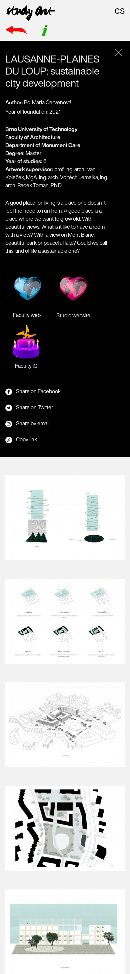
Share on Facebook (38, 391)
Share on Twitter (34, 407)
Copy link (26, 439)
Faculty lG (26, 366)
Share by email (32, 423)
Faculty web (27, 315)
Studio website (73, 315)
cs (120, 10)
